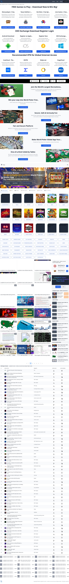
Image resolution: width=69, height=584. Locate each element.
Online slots (52, 242)
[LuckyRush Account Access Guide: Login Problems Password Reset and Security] (54, 307)
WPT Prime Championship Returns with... (14, 496)
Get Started (7, 183)
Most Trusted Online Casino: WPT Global (14, 401)
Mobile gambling (28, 246)
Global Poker (9, 448)
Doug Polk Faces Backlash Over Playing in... (15, 509)
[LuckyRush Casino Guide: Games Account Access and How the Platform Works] (54, 303)
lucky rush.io (28, 257)
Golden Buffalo (5, 204)
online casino (9, 420)
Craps (63, 242)
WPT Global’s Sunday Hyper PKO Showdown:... (15, 391)
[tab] (4, 190)
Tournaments (17, 250)
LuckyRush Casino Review (61, 318)
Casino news (52, 253)
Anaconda (17, 219)
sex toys (8, 476)
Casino (53, 1)
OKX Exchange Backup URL (60, 36)
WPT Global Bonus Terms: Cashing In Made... (15, 379)
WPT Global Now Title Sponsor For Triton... (14, 490)
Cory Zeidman (9, 488)
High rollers (52, 246)
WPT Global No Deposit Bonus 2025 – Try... (14, 394)
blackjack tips (9, 411)
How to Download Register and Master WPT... (15, 422)
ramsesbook (28, 219)
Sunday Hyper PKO (10, 392)
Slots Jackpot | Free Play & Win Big (8, 12)
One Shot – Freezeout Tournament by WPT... (15, 462)
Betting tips (40, 250)
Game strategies (5, 250)
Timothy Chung (65, 350)
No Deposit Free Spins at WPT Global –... (14, 499)
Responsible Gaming (61, 361)
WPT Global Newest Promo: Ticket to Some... (15, 503)
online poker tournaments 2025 (12, 433)
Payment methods (17, 253)
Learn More (15, 183)
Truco (17, 204)
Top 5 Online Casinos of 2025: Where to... (14, 398)
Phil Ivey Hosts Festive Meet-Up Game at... (14, 385)
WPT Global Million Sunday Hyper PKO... (14, 527)
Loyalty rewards (40, 253)
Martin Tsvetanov (10, 374)
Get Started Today (46, 94)
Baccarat (17, 234)
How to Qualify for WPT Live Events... (13, 546)
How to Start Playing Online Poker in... (14, 450)
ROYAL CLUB (40, 234)
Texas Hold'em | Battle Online (26, 12)
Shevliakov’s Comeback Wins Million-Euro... (15, 435)
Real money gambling (63, 253)
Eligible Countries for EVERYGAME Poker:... (14, 465)
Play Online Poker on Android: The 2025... (14, 438)
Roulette (52, 239)
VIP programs (17, 246)
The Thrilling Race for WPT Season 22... (14, 536)
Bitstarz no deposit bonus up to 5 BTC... (14, 444)
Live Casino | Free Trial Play (61, 12)
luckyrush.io (40, 257)
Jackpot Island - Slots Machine (64, 234)
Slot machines (29, 239)
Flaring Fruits (5, 219)
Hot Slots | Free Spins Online (43, 12)
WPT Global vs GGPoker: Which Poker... (14, 506)
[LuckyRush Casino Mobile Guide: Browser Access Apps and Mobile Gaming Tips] (54, 314)
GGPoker (8, 513)
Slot (57, 1)
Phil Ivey (8, 386)
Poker (61, 1)
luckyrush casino (5, 257)
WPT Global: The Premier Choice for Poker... (15, 413)
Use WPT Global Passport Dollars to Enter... (14, 481)
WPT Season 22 (10, 538)
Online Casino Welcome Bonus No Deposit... (15, 419)
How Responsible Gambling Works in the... (14, 524)
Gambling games (17, 239)
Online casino (5, 239)
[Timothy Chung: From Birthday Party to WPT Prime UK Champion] (54, 349)
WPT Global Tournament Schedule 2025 (14, 533)
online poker (9, 451)
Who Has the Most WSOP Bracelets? (13, 478)
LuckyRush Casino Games (61, 311)
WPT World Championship (12, 377)
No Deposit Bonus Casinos (12, 389)
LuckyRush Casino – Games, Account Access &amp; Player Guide (12, 4)
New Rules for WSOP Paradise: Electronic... (15, 456)
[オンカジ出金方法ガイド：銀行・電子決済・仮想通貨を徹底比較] (54, 353)
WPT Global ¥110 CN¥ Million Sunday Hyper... (15, 428)
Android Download (8, 36)
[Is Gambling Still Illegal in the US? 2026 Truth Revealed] (54, 357)
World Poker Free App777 (16, 175)
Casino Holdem (29, 234)
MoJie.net (43, 60)
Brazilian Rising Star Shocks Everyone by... (14, 370)
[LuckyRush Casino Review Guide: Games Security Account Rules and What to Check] (54, 318)
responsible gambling (11, 525)
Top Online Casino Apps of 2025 (13, 416)
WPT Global (63, 346)
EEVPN (26, 60)
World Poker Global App (60, 292)
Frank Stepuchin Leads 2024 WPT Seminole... (15, 469)
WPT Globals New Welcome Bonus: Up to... (14, 459)
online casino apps (10, 417)
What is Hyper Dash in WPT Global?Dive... (14, 425)
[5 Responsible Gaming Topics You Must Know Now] (54, 360)
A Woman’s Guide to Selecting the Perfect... (15, 475)
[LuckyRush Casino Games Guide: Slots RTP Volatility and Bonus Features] (54, 310)
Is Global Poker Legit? (11, 549)
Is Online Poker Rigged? (11, 540)
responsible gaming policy (12, 405)
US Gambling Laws (60, 357)
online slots (9, 531)
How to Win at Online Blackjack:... (13, 410)
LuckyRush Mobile (60, 315)
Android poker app (10, 439)
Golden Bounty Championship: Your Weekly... (15, 484)
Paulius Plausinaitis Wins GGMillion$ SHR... (15, 453)
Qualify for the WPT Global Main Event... (14, 493)
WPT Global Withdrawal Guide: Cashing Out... (15, 552)
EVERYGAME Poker (10, 467)
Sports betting (40, 242)
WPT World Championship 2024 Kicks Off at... (15, 376)
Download (66, 1)
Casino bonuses (5, 246)
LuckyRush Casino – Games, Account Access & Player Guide (50, 581)
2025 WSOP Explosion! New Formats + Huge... (15, 407)
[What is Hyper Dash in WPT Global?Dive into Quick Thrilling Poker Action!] (54, 345)
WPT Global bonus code (11, 442)
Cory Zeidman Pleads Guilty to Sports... (14, 487)
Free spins (5, 253)
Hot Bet (28, 204)
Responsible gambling (40, 246)
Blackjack (40, 239)
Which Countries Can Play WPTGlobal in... (14, 543)
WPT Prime (61, 350)
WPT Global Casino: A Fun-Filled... (13, 518)
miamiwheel (40, 219)
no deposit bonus (10, 396)
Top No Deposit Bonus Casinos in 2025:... (14, 388)
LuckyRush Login (59, 307)
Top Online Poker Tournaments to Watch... (14, 431)
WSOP (8, 408)
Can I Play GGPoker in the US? (12, 512)
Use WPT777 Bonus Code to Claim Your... (14, 441)
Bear (52, 204)
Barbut (5, 234)
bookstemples (52, 219)
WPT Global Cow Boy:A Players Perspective (14, 521)
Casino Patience (63, 219)
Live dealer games (17, 242)
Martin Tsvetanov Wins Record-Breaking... (14, 373)
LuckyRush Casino (66, 307)
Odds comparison (52, 250)
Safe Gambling (66, 361)
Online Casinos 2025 (11, 399)
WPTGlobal (9, 544)
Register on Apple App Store (25, 36)
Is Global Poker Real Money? (12, 447)
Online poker (28, 250)
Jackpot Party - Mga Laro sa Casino (52, 234)
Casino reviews (63, 246)
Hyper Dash (59, 346)
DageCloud (60, 60)
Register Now (43, 36)
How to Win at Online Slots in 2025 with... (14, 530)
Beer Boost (40, 204)
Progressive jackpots (28, 242)
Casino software (28, 253)
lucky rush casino (17, 257)
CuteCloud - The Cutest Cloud (8, 60)
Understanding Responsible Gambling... (14, 515)
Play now (66, 293)
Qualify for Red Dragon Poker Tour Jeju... (14, 382)
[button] (29, 363)
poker (8, 454)
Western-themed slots (11, 522)
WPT (58, 350)
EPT (7, 371)
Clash (63, 204)
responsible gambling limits (12, 516)
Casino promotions (64, 250)
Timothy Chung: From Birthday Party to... (14, 472)
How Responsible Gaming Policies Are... (14, 404)
